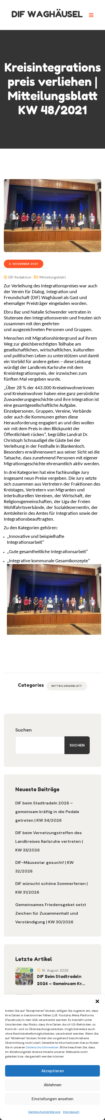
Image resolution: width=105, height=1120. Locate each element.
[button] (97, 1000)
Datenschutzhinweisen (42, 1047)
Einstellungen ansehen (52, 1098)
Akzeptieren (52, 1071)
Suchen (23, 730)
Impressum (71, 1112)
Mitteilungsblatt (53, 277)
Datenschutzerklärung (44, 1112)
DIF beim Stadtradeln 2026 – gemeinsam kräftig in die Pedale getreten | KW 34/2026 (47, 811)
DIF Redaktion (19, 277)
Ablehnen (52, 1084)
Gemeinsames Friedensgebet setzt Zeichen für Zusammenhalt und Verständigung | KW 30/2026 (50, 913)
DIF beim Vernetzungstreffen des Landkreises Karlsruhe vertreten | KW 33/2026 (49, 841)
